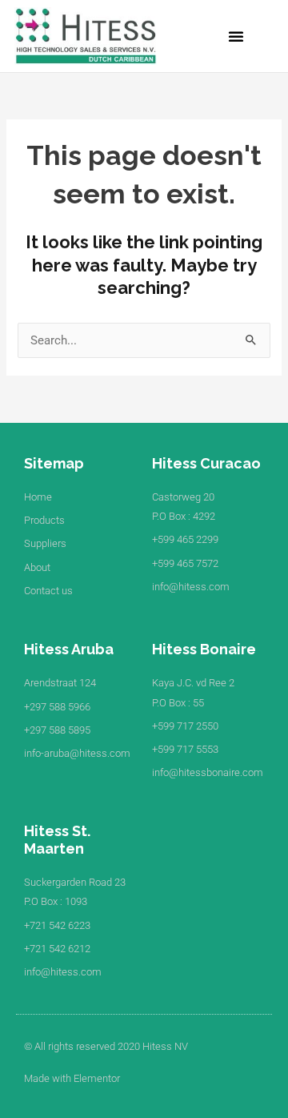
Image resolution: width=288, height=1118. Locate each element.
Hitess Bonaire (204, 649)
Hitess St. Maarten (57, 839)
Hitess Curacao (206, 463)
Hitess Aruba (69, 649)
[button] (236, 36)
